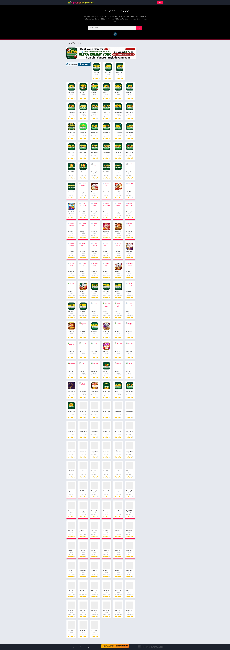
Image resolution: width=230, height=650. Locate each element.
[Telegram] (115, 34)
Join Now (85, 64)
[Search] (139, 28)
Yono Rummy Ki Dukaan (88, 647)
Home (160, 3)
